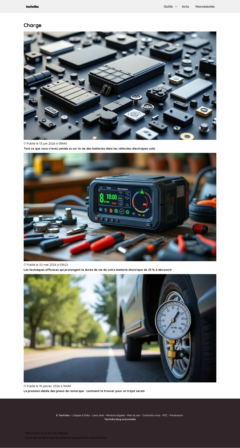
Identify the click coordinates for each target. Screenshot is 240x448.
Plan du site (133, 415)
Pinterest (76, 433)
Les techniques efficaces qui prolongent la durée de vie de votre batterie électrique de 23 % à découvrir (98, 270)
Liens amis (98, 415)
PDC (165, 415)
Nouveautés (205, 6)
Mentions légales (115, 415)
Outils (168, 6)
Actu (185, 6)
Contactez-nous (151, 415)
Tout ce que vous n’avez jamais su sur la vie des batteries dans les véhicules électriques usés (89, 148)
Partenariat (176, 415)
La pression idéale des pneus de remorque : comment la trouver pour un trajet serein (84, 391)
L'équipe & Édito (81, 415)
